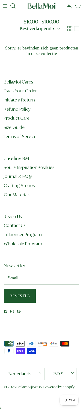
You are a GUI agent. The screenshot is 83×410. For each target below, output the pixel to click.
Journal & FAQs (18, 176)
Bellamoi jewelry (29, 387)
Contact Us (14, 225)
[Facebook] (5, 311)
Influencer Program (23, 234)
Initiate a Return (19, 100)
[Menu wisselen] (5, 6)
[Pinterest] (19, 311)
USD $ (57, 373)
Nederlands (19, 373)
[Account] (68, 6)
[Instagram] (12, 311)
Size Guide (14, 127)
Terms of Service (20, 136)
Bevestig (20, 295)
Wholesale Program (23, 243)
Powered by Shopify (58, 387)
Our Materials (17, 194)
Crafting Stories (19, 185)
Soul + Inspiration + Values (29, 167)
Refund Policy (17, 109)
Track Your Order (20, 90)
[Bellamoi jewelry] (41, 5)
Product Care (17, 118)
